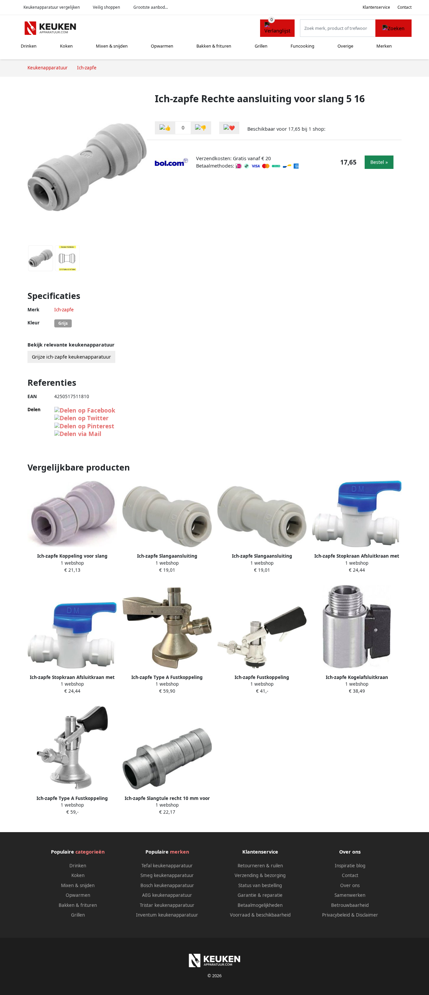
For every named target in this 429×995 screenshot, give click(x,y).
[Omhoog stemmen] (165, 128)
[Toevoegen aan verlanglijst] (229, 128)
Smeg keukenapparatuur (167, 875)
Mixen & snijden (112, 46)
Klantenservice (376, 7)
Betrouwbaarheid (350, 905)
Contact (404, 7)
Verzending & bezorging (260, 875)
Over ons (350, 885)
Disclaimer (367, 915)
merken (179, 852)
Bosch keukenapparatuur (167, 885)
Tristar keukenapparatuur (167, 905)
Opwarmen (162, 46)
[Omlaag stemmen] (201, 128)
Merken (384, 46)
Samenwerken (349, 895)
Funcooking (302, 46)
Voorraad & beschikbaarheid (260, 915)
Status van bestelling (260, 885)
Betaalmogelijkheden (260, 905)
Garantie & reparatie (260, 895)
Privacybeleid (336, 915)
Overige (345, 46)
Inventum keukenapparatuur (167, 915)
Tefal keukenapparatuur (167, 866)
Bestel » (379, 162)
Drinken (29, 46)
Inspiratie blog (350, 866)
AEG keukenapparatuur (167, 895)
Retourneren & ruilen (260, 866)
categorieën (90, 852)
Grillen (261, 46)
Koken (66, 46)
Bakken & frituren (213, 46)
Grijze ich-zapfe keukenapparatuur (71, 357)
